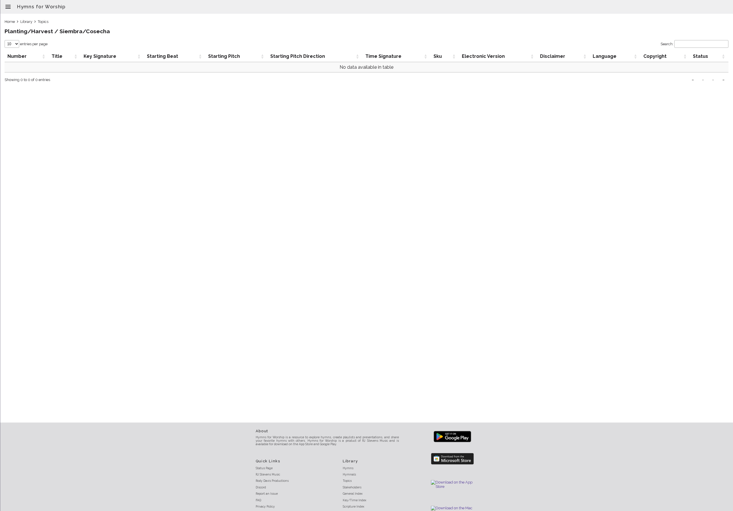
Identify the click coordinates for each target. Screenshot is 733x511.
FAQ (258, 500)
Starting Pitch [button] (224, 56)
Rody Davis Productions (272, 480)
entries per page (33, 44)
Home (10, 21)
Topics (43, 21)
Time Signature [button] (383, 56)
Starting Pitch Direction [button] (297, 56)
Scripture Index (353, 506)
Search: (667, 44)
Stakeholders (352, 487)
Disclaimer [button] (552, 56)
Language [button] (604, 56)
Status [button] (700, 56)
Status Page (264, 468)
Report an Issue (267, 493)
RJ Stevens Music (268, 474)
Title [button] (57, 56)
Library (26, 21)
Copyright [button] (655, 56)
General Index (352, 493)
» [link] (723, 80)
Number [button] (17, 56)
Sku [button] (438, 56)
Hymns (348, 468)
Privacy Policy (265, 506)
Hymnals (349, 474)
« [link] (693, 80)
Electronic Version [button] (483, 56)
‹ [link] (703, 80)
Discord (261, 487)
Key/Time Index (354, 500)
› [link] (713, 80)
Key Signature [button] (100, 56)
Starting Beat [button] (162, 56)
